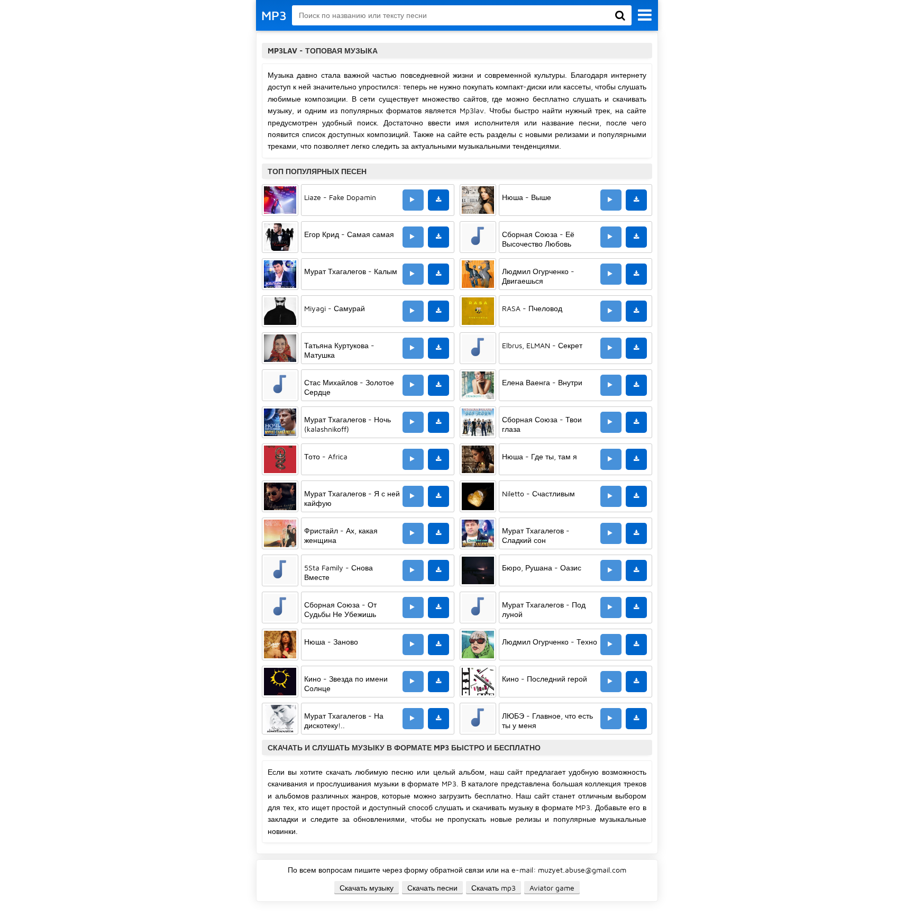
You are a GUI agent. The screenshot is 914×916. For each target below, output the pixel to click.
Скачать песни (432, 887)
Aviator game (551, 887)
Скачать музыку (367, 887)
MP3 (274, 15)
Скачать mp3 (493, 887)
